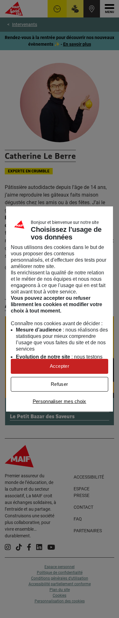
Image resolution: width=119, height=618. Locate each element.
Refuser (59, 384)
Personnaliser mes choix (59, 401)
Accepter (59, 366)
